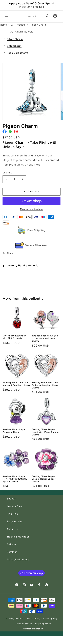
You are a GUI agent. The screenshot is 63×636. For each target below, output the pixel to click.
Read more (33, 164)
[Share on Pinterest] (16, 132)
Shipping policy (43, 624)
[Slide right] (57, 92)
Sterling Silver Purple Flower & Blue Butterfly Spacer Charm (15, 479)
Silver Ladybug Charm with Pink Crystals (14, 337)
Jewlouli (18, 618)
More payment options (31, 209)
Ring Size (12, 513)
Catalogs (12, 551)
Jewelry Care (14, 506)
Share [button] (9, 253)
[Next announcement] (55, 5)
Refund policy (33, 618)
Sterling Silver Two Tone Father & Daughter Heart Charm (45, 385)
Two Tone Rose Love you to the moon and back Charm (45, 338)
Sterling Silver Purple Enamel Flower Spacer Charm (44, 479)
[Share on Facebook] (5, 132)
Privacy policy (50, 618)
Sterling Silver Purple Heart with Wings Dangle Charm (45, 432)
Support (11, 498)
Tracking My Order (18, 536)
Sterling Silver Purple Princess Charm (14, 430)
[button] (6, 16)
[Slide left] (5, 92)
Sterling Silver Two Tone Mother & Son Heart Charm (17, 383)
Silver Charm (15, 39)
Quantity (7, 172)
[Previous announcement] (8, 5)
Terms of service (24, 624)
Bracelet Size (15, 521)
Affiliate (11, 544)
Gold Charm (14, 45)
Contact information (33, 629)
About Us (12, 529)
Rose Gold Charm (17, 52)
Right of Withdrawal (18, 559)
